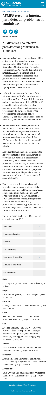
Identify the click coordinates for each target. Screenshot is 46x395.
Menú (42, 5)
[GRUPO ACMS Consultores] (11, 4)
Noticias (6, 11)
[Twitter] (11, 32)
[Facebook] (5, 32)
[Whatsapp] (16, 32)
